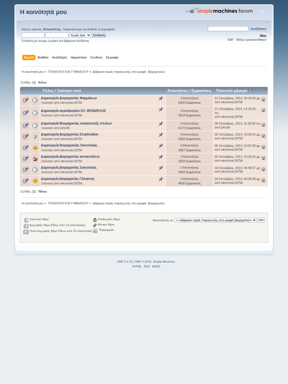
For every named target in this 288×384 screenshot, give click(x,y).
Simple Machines (164, 261)
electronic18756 (71, 102)
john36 (64, 128)
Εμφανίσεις (202, 91)
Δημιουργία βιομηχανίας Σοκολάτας (68, 168)
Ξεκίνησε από (69, 91)
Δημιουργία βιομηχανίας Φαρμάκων (69, 98)
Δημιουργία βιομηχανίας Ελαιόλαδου (69, 134)
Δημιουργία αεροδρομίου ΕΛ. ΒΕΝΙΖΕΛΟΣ (73, 111)
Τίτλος (48, 91)
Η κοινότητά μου (43, 11)
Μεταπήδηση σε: (163, 220)
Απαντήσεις (177, 91)
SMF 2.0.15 (124, 261)
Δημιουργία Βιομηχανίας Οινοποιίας (69, 145)
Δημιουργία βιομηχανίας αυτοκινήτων (70, 157)
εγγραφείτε (107, 29)
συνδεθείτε (89, 29)
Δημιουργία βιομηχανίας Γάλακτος (67, 179)
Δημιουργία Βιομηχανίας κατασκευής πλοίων (76, 123)
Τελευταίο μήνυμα (232, 91)
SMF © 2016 (143, 261)
